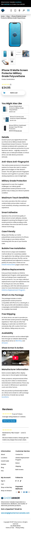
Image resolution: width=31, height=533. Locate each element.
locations (5, 397)
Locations (18, 2)
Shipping (18, 466)
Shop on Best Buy (6, 487)
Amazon (5, 343)
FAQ (2, 471)
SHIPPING (7, 4)
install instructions (8, 265)
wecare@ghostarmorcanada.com (15, 513)
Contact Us (19, 454)
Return (18, 463)
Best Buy (19, 341)
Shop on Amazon (6, 490)
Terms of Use (10, 528)
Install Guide (5, 461)
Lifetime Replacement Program (13, 290)
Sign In (3, 481)
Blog (2, 467)
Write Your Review (9, 421)
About (3, 454)
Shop (8, 16)
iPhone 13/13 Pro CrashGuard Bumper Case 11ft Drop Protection (17, 127)
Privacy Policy (20, 528)
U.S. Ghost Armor (15, 525)
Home (3, 16)
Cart (2, 484)
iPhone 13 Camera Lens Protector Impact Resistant (18, 117)
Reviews (3, 464)
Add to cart (13, 93)
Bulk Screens (19, 469)
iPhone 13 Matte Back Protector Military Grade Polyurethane (16, 108)
